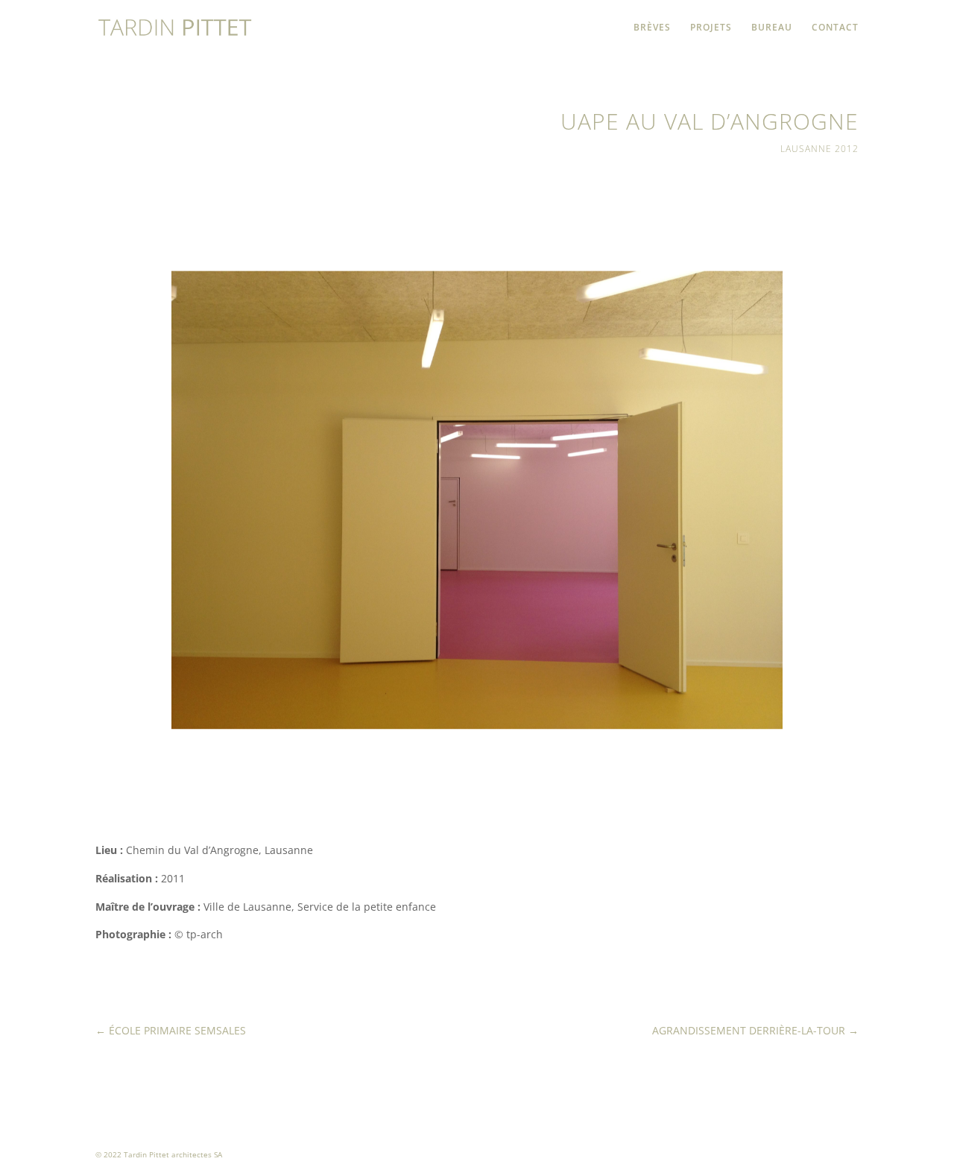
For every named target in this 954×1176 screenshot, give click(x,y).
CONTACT (835, 28)
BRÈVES (652, 28)
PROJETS (711, 28)
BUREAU (771, 28)
